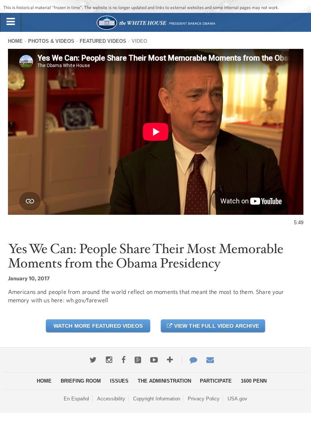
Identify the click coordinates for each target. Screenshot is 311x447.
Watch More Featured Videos (98, 326)
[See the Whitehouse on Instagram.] (109, 360)
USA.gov (237, 399)
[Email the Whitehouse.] (210, 360)
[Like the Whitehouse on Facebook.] (123, 360)
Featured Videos (103, 41)
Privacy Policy (204, 399)
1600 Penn (254, 381)
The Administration (164, 381)
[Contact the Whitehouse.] (189, 360)
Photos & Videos (51, 41)
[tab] (10, 22)
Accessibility (111, 399)
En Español (76, 399)
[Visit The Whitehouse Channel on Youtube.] (154, 360)
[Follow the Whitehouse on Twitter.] (93, 360)
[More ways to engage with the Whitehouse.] (170, 360)
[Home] (155, 29)
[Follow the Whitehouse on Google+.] (138, 360)
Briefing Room (81, 381)
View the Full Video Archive (215, 326)
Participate (216, 381)
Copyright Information (156, 399)
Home (15, 41)
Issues (119, 381)
